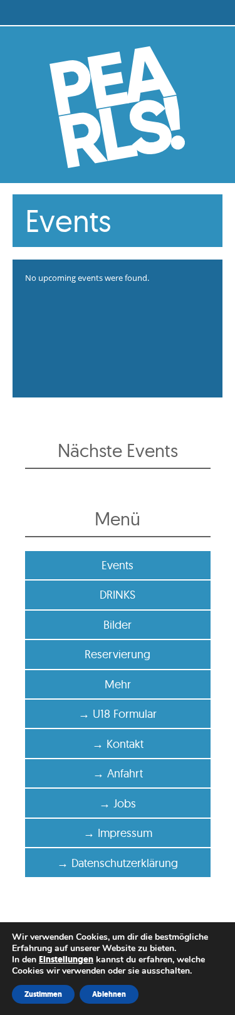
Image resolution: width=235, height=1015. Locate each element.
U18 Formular (125, 714)
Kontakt (125, 744)
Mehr (118, 684)
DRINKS (117, 594)
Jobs (124, 803)
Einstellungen (66, 959)
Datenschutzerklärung (124, 863)
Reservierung (117, 654)
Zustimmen (43, 994)
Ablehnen (109, 994)
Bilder (117, 625)
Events (117, 565)
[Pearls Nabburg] (117, 104)
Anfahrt (125, 773)
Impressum (125, 833)
